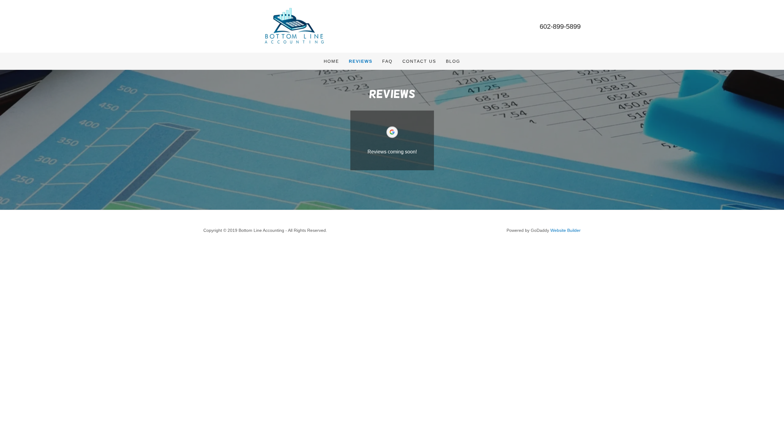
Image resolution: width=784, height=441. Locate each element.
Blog (453, 61)
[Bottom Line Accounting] (294, 25)
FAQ (387, 61)
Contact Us (419, 61)
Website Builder (565, 230)
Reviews (360, 61)
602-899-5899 (560, 26)
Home (331, 61)
